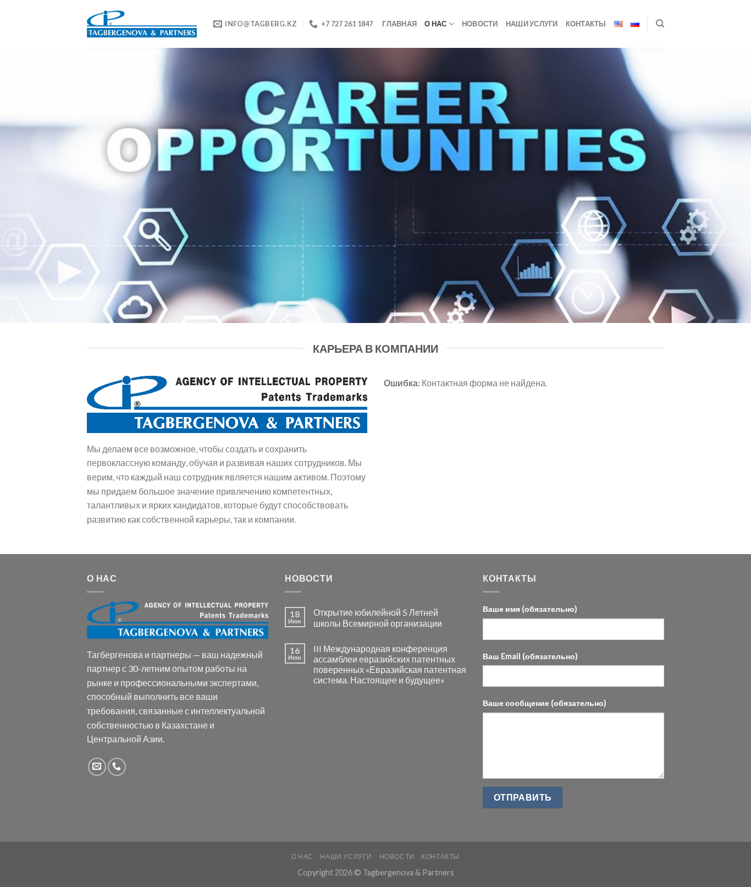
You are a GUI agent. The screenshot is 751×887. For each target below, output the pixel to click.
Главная (399, 23)
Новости (480, 23)
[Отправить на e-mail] (97, 767)
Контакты (586, 23)
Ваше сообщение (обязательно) (544, 703)
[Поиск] (660, 23)
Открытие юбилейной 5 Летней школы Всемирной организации (377, 617)
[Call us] (117, 767)
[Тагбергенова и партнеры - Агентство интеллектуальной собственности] (142, 23)
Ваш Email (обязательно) (530, 656)
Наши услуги (532, 23)
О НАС (435, 23)
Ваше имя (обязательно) (530, 609)
